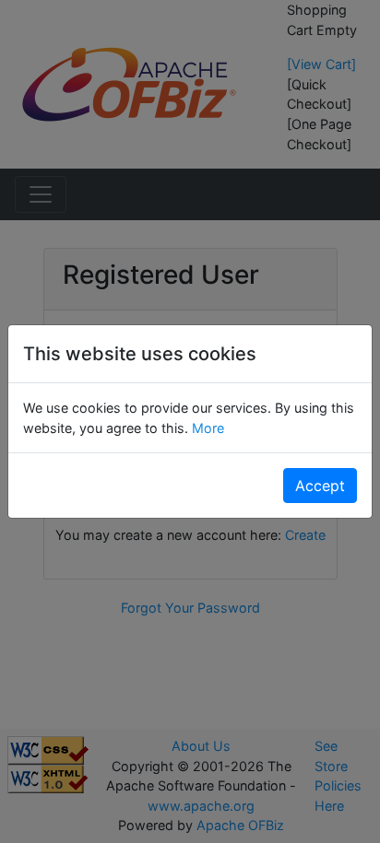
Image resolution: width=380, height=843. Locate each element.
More (206, 428)
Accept (320, 485)
